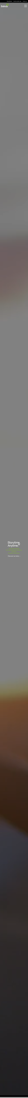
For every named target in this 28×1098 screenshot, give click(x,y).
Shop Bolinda (9, 1)
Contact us (25, 1)
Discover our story (13, 556)
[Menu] (25, 6)
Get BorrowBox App (17, 1)
